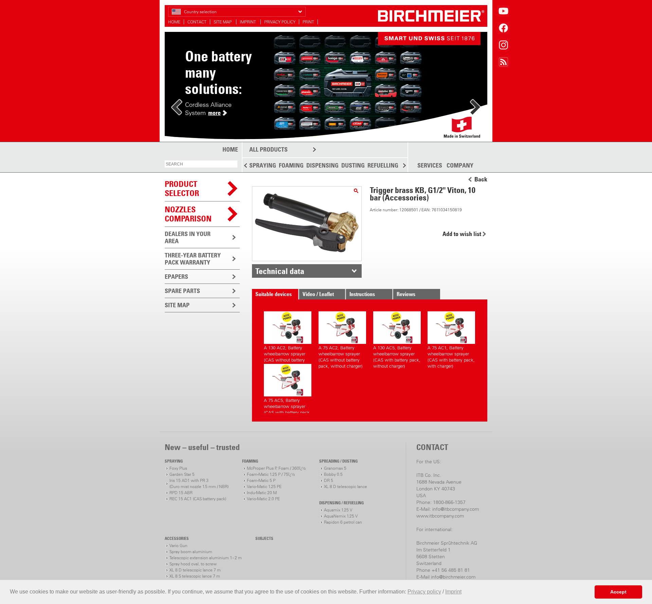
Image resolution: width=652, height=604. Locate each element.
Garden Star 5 (182, 474)
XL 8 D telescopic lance (345, 486)
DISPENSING (322, 165)
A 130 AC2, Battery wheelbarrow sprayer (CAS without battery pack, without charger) (286, 353)
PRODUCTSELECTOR (182, 188)
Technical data (279, 271)
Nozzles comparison (188, 213)
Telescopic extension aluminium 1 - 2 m (205, 557)
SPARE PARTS (182, 290)
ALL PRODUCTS (268, 149)
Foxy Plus (178, 468)
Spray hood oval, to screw (193, 563)
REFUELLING (382, 165)
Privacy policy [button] (424, 592)
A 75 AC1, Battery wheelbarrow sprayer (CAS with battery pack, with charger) (451, 353)
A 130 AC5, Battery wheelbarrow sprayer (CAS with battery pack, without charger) (396, 353)
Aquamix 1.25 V (338, 509)
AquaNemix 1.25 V (341, 516)
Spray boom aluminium (190, 551)
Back (480, 179)
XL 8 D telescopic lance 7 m (195, 569)
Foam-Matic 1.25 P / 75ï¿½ (271, 474)
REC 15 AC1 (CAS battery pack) (197, 498)
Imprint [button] (453, 592)
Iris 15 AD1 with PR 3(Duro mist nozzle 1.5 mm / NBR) (199, 483)
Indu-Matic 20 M (262, 492)
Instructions (362, 294)
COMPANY (460, 165)
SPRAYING (262, 165)
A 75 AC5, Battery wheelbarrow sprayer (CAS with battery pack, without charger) (287, 405)
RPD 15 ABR (181, 492)
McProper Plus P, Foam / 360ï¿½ (276, 468)
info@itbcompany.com (455, 509)
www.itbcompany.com (440, 516)
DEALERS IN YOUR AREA (188, 237)
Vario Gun (178, 545)
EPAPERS (176, 276)
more (214, 112)
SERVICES (429, 165)
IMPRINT (248, 21)
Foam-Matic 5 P (261, 480)
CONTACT (196, 21)
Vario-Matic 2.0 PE (263, 498)
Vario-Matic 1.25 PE (264, 486)
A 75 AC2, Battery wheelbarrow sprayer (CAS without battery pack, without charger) (341, 353)
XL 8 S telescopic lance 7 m (194, 576)
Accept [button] (618, 592)
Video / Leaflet (318, 294)
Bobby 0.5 (333, 474)
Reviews (406, 294)
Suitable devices (273, 294)
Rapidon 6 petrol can (343, 522)
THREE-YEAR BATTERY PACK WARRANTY (193, 259)
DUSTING (353, 165)
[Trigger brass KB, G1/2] (356, 191)
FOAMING (291, 165)
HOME (174, 21)
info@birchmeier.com (453, 577)
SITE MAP (223, 21)
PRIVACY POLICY (279, 21)
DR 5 (328, 480)
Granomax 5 (335, 468)
